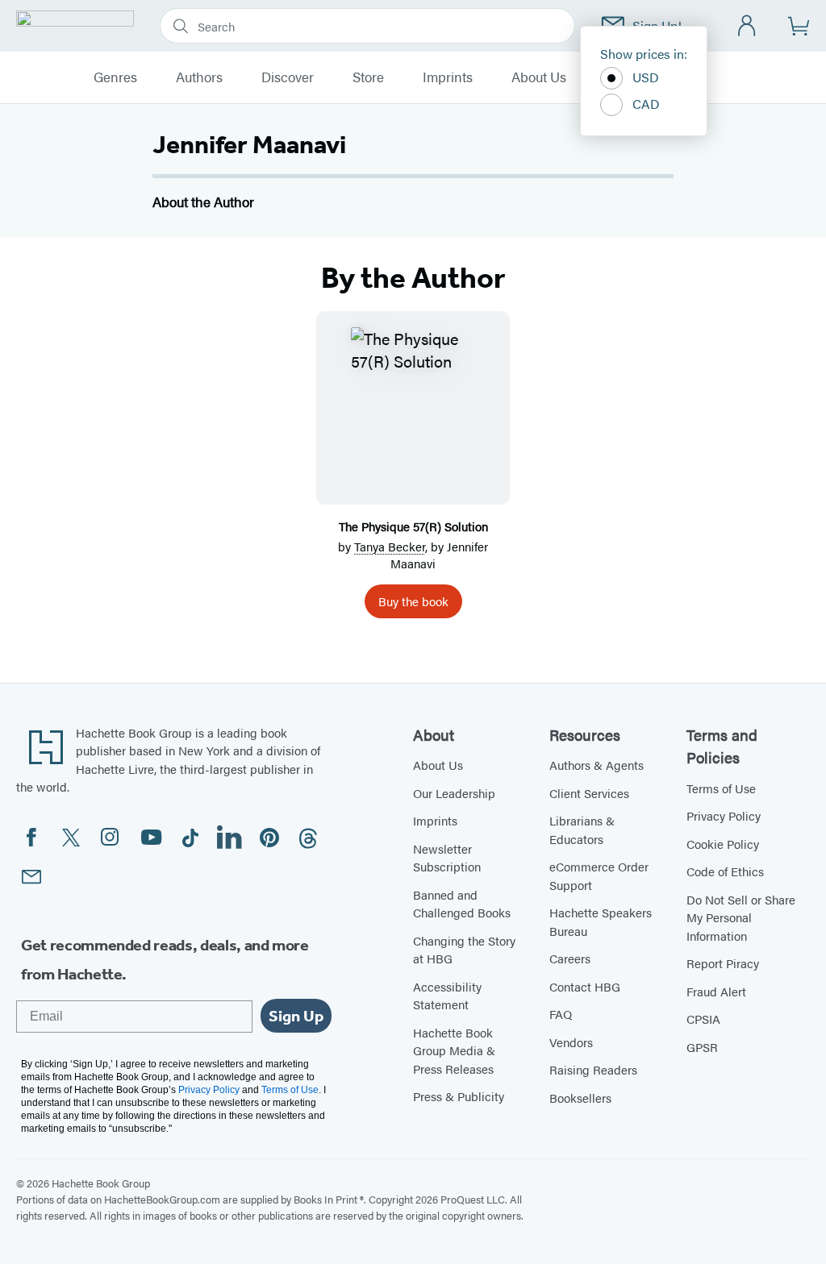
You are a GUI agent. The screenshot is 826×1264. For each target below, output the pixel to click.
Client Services (589, 792)
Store (368, 77)
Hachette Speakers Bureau (600, 921)
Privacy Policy (723, 815)
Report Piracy (722, 962)
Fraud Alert (716, 991)
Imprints (448, 77)
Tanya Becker (389, 546)
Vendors (571, 1041)
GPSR (702, 1046)
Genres (115, 77)
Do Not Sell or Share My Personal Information (740, 917)
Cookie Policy (722, 843)
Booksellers (580, 1097)
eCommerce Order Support (599, 875)
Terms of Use (721, 788)
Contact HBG (584, 986)
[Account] (747, 26)
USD (645, 77)
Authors (199, 77)
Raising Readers (593, 1069)
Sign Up (296, 1015)
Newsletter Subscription (447, 857)
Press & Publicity (458, 1095)
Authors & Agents (596, 764)
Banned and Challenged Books (462, 903)
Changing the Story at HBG (464, 949)
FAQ (560, 1013)
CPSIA (703, 1018)
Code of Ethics (725, 871)
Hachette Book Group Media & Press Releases (454, 1050)
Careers (569, 958)
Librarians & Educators (582, 829)
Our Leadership (454, 792)
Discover (287, 77)
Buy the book (413, 600)
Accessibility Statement (447, 995)
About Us (538, 77)
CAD (646, 103)
